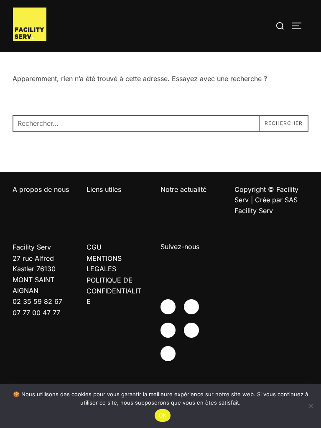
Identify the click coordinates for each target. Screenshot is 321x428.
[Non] (310, 406)
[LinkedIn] (191, 330)
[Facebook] (168, 306)
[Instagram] (191, 306)
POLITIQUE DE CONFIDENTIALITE (114, 291)
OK (163, 415)
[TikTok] (168, 353)
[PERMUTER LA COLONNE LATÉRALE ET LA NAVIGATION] (299, 26)
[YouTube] (168, 330)
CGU (94, 247)
